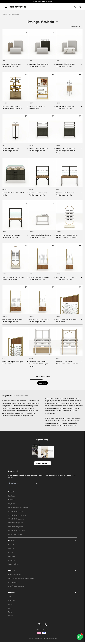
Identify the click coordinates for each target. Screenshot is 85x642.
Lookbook (11, 491)
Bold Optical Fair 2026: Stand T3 (44, 1)
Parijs (10, 607)
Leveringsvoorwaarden (15, 530)
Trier (9, 592)
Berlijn (10, 600)
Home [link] (5, 14)
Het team (11, 552)
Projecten (11, 499)
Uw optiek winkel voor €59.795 (18, 503)
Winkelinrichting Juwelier (16, 514)
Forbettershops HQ (14, 570)
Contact (11, 540)
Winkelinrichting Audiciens (17, 511)
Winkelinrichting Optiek (16, 507)
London (10, 611)
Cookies (29, 634)
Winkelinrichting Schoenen (17, 526)
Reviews (11, 548)
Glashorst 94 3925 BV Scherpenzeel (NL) (21, 574)
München (11, 596)
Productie (11, 556)
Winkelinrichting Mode (15, 518)
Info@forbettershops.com (16, 581)
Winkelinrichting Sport (15, 522)
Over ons (11, 544)
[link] (41, 378)
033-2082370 (12, 578)
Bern (9, 604)
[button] (5, 6)
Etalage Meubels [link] (14, 14)
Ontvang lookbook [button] (40, 459)
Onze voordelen (13, 559)
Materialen (11, 495)
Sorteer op (72, 27)
